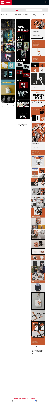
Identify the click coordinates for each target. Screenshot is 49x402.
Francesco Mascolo (21, 120)
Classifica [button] (22, 10)
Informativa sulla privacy (24, 398)
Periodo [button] (14, 10)
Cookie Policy (32, 398)
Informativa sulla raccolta (17, 400)
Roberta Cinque (5, 104)
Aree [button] (3, 10)
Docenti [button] (8, 10)
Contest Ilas (8, 105)
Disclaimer (16, 398)
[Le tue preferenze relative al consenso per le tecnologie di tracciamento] (2, 400)
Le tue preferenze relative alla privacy (27, 400)
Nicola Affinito (35, 346)
